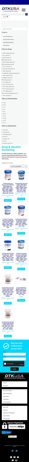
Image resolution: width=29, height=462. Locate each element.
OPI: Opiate (7, 82)
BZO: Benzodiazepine (8, 64)
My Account (5, 385)
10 (4, 113)
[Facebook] (12, 451)
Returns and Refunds (7, 393)
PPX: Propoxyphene (8, 88)
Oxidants (6, 138)
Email (4, 356)
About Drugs (5, 407)
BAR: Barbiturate (7, 59)
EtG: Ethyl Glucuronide (9, 68)
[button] (14, 2)
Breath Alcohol (7, 57)
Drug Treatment (6, 415)
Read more (8, 336)
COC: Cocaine (7, 66)
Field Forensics (6, 45)
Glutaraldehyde (7, 134)
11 (4, 116)
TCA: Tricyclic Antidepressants (10, 93)
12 (4, 118)
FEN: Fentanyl (7, 71)
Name (4, 352)
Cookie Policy (6, 399)
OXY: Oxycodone (8, 84)
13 (4, 120)
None (5, 130)
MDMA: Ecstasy (7, 77)
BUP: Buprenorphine (8, 62)
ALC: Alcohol (6, 55)
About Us (5, 382)
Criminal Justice (6, 418)
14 (4, 122)
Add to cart (8, 200)
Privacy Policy (6, 396)
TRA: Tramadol (7, 95)
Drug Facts (5, 410)
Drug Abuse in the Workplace (9, 412)
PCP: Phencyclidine (8, 86)
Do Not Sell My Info (7, 402)
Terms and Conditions (7, 390)
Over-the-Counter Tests (8, 36)
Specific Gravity (7, 143)
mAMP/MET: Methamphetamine (11, 73)
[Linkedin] (16, 451)
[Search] (26, 14)
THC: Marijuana (7, 91)
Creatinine (6, 132)
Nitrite (5, 136)
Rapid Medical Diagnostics (8, 42)
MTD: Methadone (7, 80)
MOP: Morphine (7, 75)
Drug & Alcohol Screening (8, 39)
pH (4, 141)
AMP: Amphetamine (8, 53)
